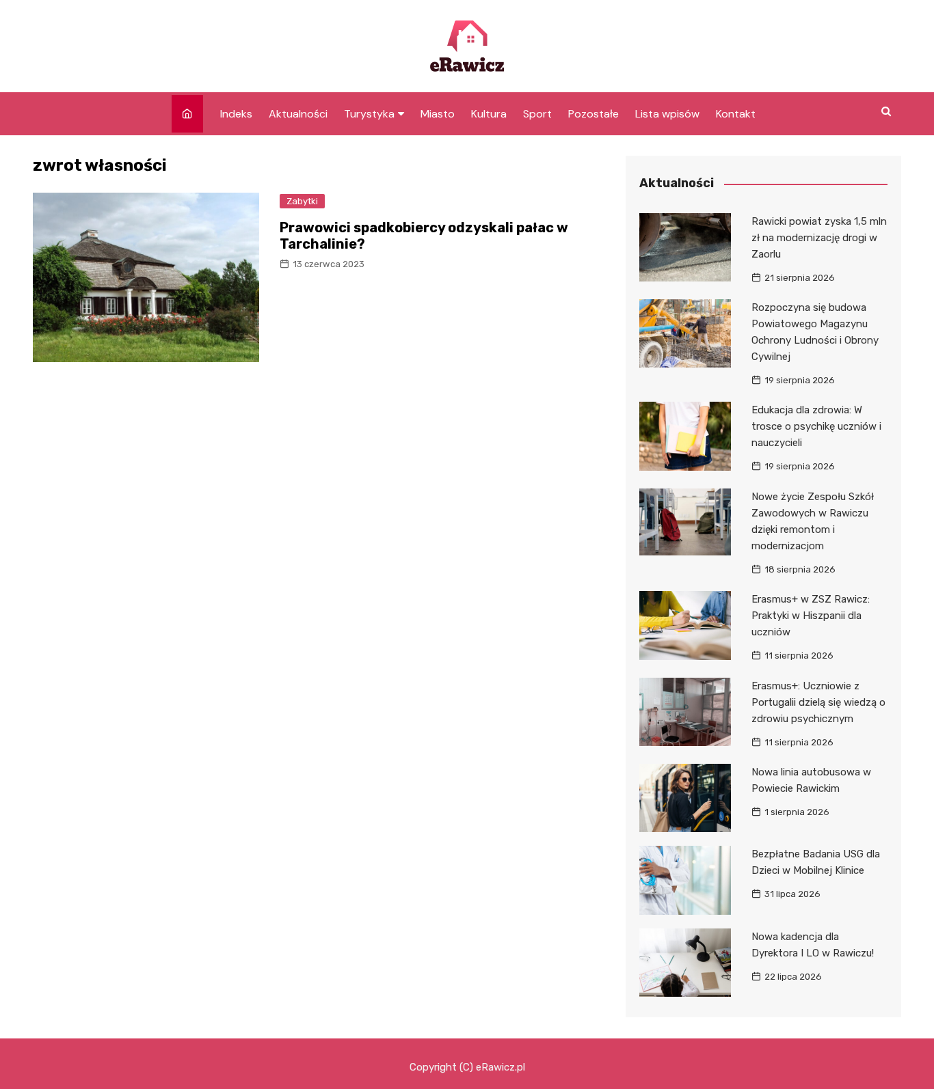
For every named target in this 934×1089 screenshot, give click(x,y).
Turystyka (369, 114)
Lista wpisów (667, 114)
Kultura (489, 114)
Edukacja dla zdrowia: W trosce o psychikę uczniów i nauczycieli (816, 426)
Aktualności (298, 114)
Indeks (236, 114)
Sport (537, 114)
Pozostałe (593, 114)
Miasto (438, 114)
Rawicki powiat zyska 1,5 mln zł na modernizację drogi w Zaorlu (819, 237)
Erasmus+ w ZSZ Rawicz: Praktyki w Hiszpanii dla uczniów (810, 615)
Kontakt (736, 114)
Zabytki (302, 201)
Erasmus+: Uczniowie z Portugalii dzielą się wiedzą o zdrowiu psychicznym (818, 702)
